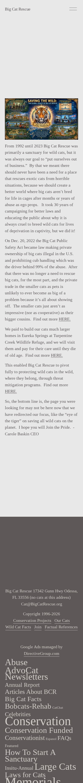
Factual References (61, 626)
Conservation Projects (32, 620)
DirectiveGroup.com (41, 653)
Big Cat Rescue (17, 9)
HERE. (65, 319)
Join (38, 626)
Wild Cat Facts (18, 626)
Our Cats (62, 620)
